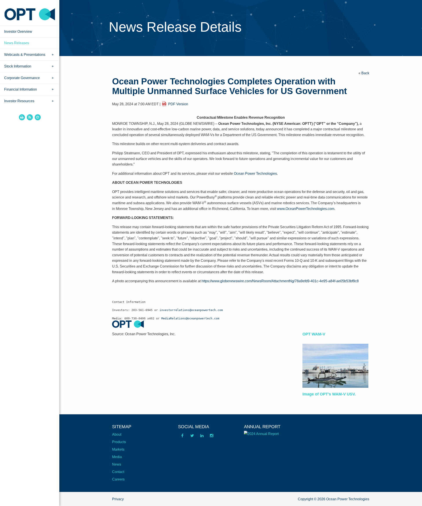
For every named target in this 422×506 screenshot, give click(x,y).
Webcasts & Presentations (24, 54)
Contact (118, 472)
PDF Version (178, 104)
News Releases (16, 43)
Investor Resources (19, 101)
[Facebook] (182, 437)
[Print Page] (21, 117)
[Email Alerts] (37, 117)
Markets (118, 449)
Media (117, 457)
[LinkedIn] (201, 437)
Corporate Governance (22, 78)
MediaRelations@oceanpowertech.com (190, 318)
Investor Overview (18, 31)
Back (365, 73)
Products (119, 442)
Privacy (118, 499)
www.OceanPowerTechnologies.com (305, 209)
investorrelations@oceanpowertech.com (191, 310)
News (116, 464)
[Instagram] (211, 437)
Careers (118, 479)
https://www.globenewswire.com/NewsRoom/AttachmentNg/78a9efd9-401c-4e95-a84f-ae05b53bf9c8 (280, 281)
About (116, 434)
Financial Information (20, 89)
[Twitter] (192, 437)
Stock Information (17, 66)
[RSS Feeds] (29, 117)
